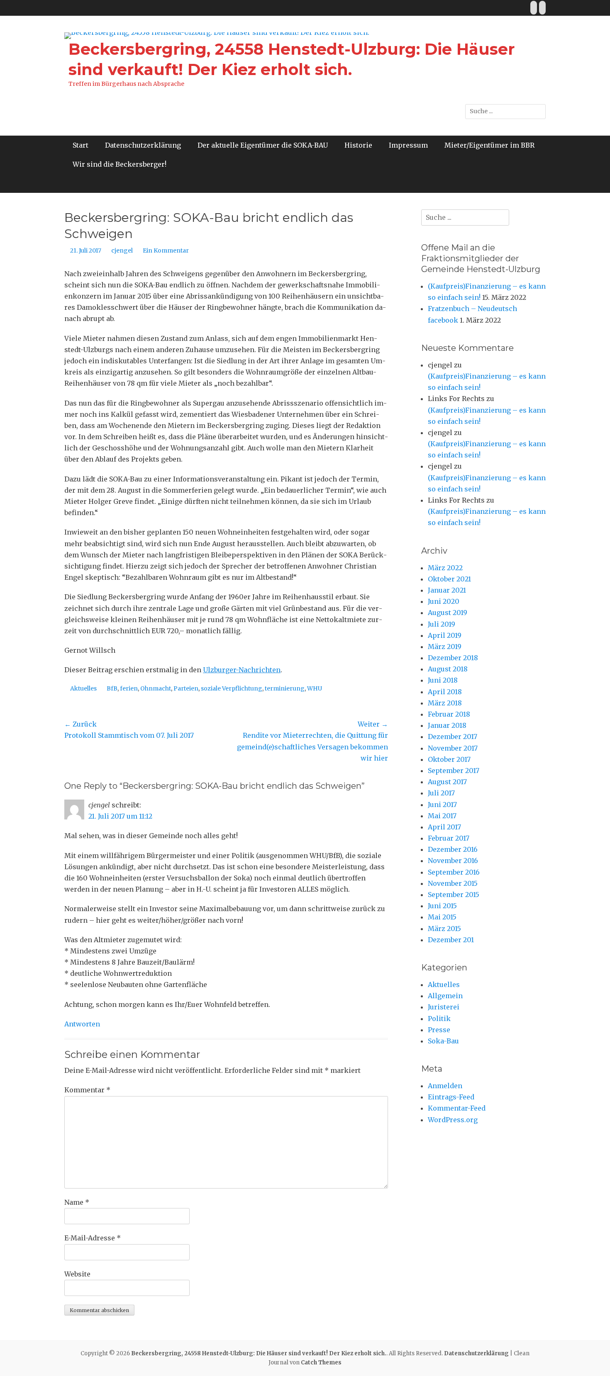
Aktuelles (83, 688)
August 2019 (447, 612)
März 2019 (444, 646)
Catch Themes (321, 1362)
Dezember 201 (451, 940)
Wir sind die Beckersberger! (119, 164)
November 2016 (453, 860)
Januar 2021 (447, 590)
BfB (112, 688)
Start (80, 145)
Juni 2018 (443, 680)
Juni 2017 (442, 804)
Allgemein (445, 996)
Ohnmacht (155, 688)
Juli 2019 (441, 624)
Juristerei (443, 1007)
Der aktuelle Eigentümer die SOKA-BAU (263, 145)
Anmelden (445, 1086)
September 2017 (453, 770)
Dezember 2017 (452, 736)
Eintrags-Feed (451, 1097)
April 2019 (444, 635)
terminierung (285, 688)
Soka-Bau (443, 1041)
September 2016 (454, 872)
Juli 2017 (441, 793)
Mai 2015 (442, 917)
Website (77, 1274)
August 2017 (447, 782)
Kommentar (87, 1090)
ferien (129, 688)
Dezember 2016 (453, 849)
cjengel (122, 250)
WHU (314, 688)
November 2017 (453, 748)
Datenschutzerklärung (143, 145)
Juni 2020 (443, 601)
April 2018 (445, 692)
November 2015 (453, 883)
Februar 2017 (448, 838)
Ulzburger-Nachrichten (242, 670)
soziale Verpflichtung (231, 688)
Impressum (408, 145)
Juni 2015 (442, 906)
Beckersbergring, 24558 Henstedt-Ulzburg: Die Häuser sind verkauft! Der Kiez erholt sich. (258, 1353)
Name (76, 1202)
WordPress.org (453, 1120)
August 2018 (448, 669)
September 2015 (453, 894)
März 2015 (444, 928)
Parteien (185, 688)
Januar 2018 (447, 725)
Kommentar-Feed (457, 1108)
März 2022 (445, 568)
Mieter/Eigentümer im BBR (489, 145)
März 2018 (445, 703)
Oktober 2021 (449, 579)
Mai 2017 (442, 816)
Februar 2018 (449, 714)
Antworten (82, 1024)
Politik (439, 1018)
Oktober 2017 (449, 759)
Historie (358, 145)
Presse (439, 1030)
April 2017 (444, 827)
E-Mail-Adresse (92, 1238)
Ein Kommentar (166, 250)
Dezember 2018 (453, 658)
